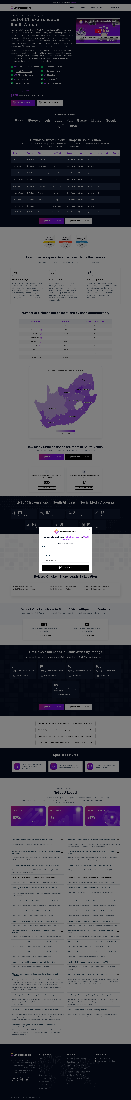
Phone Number (47, 556)
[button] (43, 560)
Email (44, 547)
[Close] (89, 530)
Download (67, 567)
